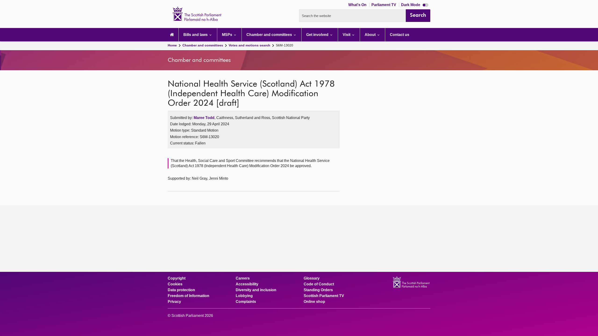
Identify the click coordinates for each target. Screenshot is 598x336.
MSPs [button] (227, 35)
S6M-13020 (284, 45)
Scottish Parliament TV (324, 296)
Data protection (181, 290)
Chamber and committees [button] (269, 35)
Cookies (175, 284)
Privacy (174, 302)
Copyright (176, 278)
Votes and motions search (249, 45)
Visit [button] (347, 35)
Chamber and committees (202, 45)
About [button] (371, 35)
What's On (357, 5)
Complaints (246, 302)
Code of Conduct (319, 284)
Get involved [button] (317, 35)
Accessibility (247, 284)
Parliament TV (384, 5)
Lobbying (244, 296)
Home (172, 45)
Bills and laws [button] (196, 35)
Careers (243, 278)
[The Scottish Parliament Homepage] (171, 34)
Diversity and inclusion (256, 290)
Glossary (312, 278)
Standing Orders (318, 290)
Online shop (314, 302)
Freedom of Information (188, 296)
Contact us (399, 35)
